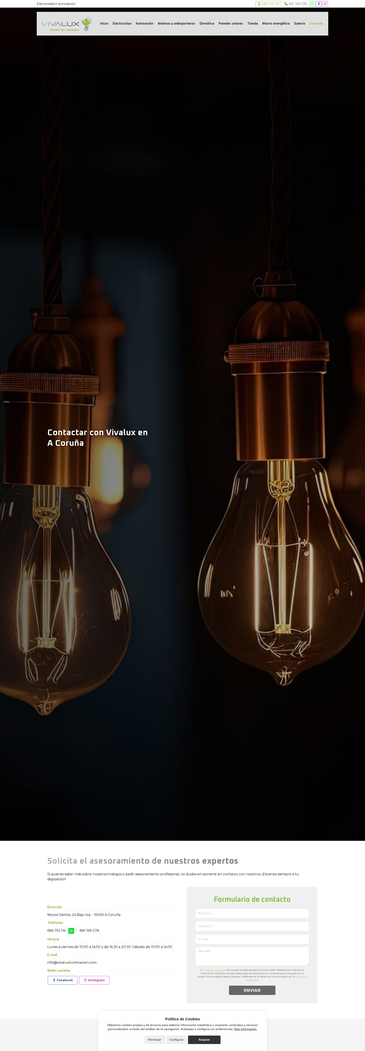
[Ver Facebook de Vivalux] (318, 3)
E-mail (203, 939)
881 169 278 (89, 931)
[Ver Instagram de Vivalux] (325, 3)
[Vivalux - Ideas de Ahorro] (66, 23)
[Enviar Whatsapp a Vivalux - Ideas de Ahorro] (312, 3)
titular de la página (213, 970)
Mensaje (204, 951)
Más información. (245, 1029)
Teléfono (205, 926)
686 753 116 (56, 931)
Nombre (204, 913)
